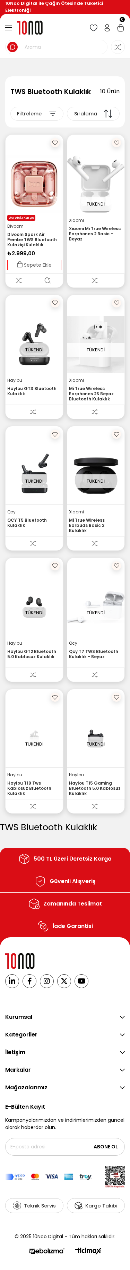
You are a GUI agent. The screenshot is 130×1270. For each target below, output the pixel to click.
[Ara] (12, 47)
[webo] (46, 1251)
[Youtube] (81, 981)
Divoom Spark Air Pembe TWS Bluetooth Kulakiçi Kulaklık (32, 239)
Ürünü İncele (48, 280)
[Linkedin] (12, 981)
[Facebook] (29, 981)
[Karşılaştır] (20, 280)
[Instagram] (47, 981)
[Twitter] (64, 981)
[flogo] (20, 961)
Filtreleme (29, 113)
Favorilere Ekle (55, 142)
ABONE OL (106, 1146)
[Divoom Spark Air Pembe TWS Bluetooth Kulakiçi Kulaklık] (34, 184)
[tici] (88, 1251)
